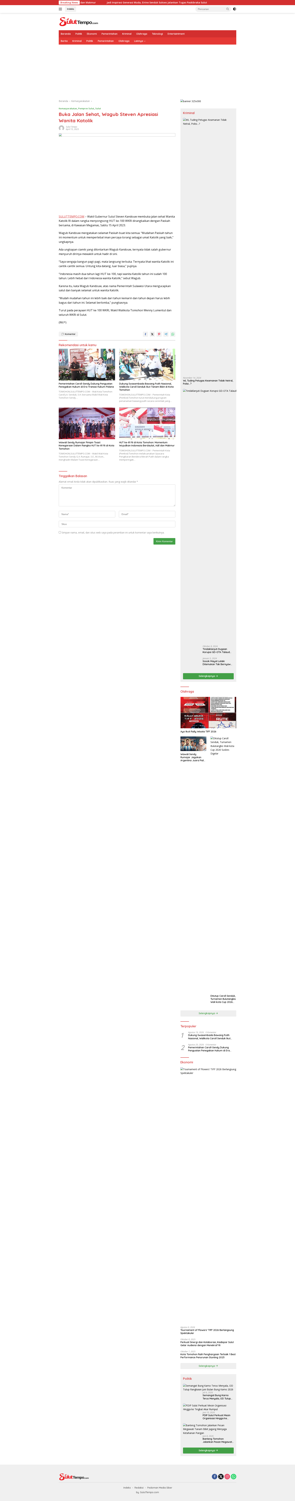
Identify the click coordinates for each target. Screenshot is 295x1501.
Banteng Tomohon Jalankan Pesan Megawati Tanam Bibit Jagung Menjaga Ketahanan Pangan (218, 1440)
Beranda (66, 33)
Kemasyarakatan (68, 108)
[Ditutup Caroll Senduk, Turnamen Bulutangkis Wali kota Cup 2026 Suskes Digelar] (223, 864)
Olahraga (141, 33)
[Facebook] (214, 1477)
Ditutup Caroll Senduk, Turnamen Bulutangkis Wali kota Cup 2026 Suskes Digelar (223, 999)
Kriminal (126, 33)
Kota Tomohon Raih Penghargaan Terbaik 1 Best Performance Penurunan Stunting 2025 (208, 1356)
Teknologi (157, 33)
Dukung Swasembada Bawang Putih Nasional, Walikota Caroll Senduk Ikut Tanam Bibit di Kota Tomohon (146, 386)
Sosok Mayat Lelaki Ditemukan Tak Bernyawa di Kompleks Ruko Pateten (218, 663)
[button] (227, 9)
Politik (78, 33)
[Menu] (61, 9)
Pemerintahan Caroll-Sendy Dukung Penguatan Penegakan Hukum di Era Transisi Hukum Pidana (86, 385)
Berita (64, 41)
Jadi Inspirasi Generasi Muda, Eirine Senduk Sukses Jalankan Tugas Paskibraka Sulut (109, 2)
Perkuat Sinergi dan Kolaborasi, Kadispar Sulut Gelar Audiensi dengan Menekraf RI (207, 1344)
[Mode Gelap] (234, 9)
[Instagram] (227, 1477)
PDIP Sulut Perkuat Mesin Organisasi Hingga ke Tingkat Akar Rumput (216, 1417)
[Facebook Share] (145, 334)
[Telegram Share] (165, 334)
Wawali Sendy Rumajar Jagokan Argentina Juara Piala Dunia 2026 (192, 757)
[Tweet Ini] (152, 334)
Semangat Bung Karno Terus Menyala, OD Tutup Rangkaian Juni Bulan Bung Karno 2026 (217, 1397)
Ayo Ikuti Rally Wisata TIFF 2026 (198, 731)
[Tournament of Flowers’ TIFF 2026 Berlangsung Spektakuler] (208, 1195)
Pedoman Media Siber (159, 1487)
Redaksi (139, 1487)
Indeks (70, 9)
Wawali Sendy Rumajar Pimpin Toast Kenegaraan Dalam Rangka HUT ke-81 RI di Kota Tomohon (86, 445)
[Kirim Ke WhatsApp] (172, 334)
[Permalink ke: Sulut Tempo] (61, 127)
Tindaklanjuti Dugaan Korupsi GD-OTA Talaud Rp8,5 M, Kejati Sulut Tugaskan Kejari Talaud (216, 651)
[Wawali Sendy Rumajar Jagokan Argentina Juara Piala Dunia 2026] (193, 743)
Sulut (98, 108)
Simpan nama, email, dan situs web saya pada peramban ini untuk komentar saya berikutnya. (113, 532)
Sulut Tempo (71, 126)
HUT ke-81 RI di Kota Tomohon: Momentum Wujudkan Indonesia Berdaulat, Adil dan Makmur (147, 444)
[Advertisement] (147, 70)
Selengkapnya (207, 676)
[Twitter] (221, 1477)
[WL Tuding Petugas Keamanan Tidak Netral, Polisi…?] (208, 246)
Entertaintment (176, 33)
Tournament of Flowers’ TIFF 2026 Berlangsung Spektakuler (207, 1332)
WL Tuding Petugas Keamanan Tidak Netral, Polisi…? (208, 382)
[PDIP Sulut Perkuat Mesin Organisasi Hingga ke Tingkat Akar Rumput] (208, 1407)
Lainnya (138, 41)
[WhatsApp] (233, 1477)
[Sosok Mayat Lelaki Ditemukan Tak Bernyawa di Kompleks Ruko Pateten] (191, 663)
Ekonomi (92, 33)
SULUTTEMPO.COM (71, 216)
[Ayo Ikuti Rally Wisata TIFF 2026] (208, 712)
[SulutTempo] (79, 21)
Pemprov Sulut (86, 108)
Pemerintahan (109, 33)
